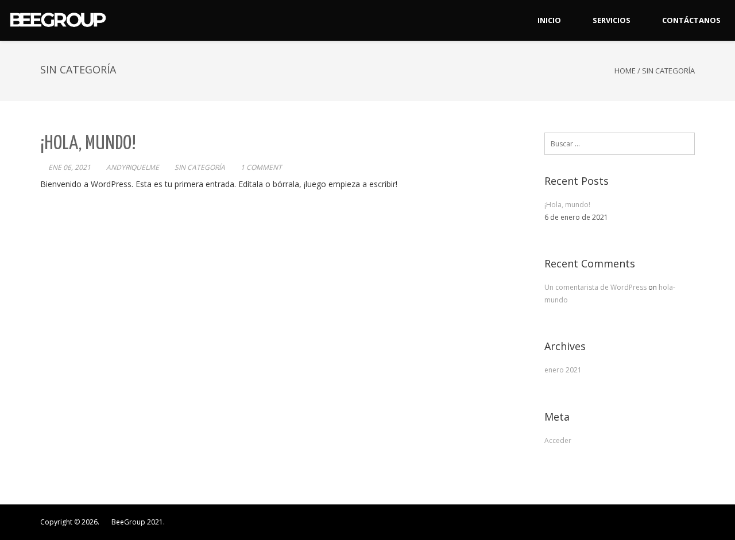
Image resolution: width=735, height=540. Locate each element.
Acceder (557, 440)
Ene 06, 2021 (69, 167)
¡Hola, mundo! (88, 143)
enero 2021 (563, 370)
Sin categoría (200, 167)
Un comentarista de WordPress (596, 287)
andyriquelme (132, 167)
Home (625, 70)
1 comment (261, 167)
